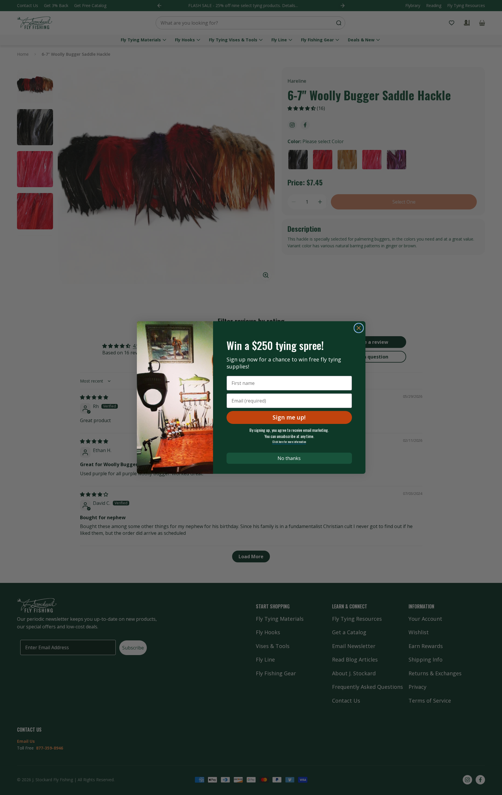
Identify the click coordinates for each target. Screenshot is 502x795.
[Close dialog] (358, 328)
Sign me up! (289, 417)
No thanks (289, 458)
